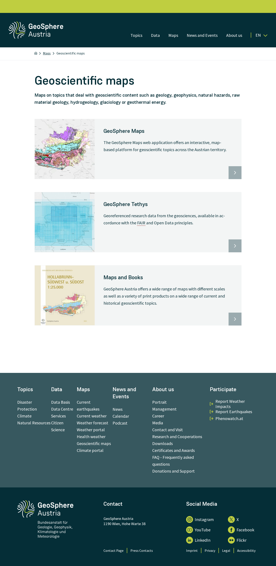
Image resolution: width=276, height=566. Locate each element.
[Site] (36, 37)
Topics (136, 35)
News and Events (202, 35)
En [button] (258, 35)
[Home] (35, 53)
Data (155, 35)
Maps (173, 35)
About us (234, 35)
